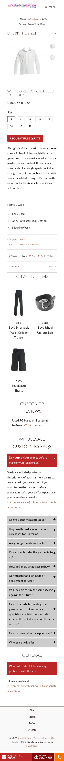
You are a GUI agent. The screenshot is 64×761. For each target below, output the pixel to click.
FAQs (32, 723)
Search (32, 716)
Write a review (33, 425)
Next (51, 266)
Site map (32, 729)
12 (48, 119)
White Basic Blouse (29, 244)
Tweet (14, 256)
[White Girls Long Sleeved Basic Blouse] (27, 61)
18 (30, 126)
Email (52, 256)
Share (24, 256)
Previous (14, 266)
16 (20, 126)
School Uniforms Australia (30, 738)
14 (11, 126)
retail (22, 239)
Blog (32, 710)
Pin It (34, 256)
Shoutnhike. (32, 746)
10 (39, 119)
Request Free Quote (25, 138)
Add (43, 256)
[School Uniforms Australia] (22, 5)
